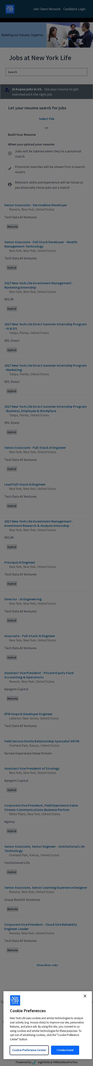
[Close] (85, 996)
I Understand (65, 1050)
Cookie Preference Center (29, 1050)
